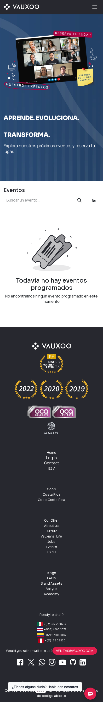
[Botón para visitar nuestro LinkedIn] (83, 663)
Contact (51, 463)
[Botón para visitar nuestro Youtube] (62, 663)
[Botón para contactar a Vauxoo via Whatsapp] (42, 663)
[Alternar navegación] (94, 7)
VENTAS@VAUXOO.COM (74, 650)
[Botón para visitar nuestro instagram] (52, 663)
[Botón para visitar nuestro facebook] (20, 663)
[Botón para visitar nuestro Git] (73, 663)
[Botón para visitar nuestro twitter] (31, 663)
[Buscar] (79, 200)
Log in (51, 457)
